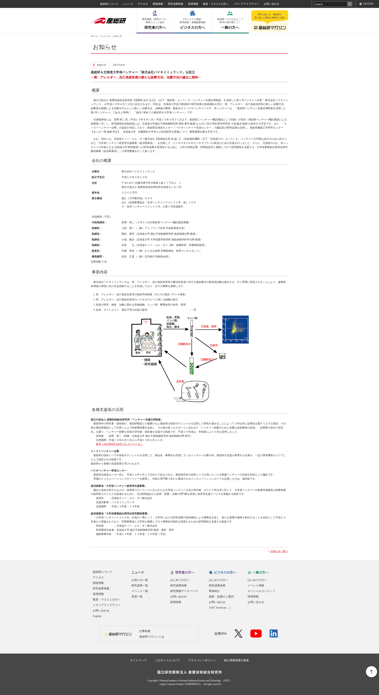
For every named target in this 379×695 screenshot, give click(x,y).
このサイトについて (167, 660)
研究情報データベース (184, 591)
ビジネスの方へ (193, 23)
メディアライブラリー (246, 3)
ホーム (94, 36)
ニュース (128, 3)
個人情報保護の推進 (236, 660)
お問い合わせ (271, 3)
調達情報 (158, 3)
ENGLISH (368, 3)
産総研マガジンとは (151, 636)
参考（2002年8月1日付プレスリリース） (119, 444)
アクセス (143, 3)
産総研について (109, 3)
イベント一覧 (139, 591)
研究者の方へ (155, 23)
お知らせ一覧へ (279, 551)
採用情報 (193, 3)
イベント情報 (256, 585)
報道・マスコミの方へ (216, 3)
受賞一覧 (137, 596)
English (97, 616)
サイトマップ (138, 660)
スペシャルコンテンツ (261, 591)
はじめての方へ (180, 580)
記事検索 (144, 631)
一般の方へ (230, 23)
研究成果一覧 (139, 585)
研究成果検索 (175, 3)
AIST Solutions (217, 607)
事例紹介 (214, 591)
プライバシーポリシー (202, 660)
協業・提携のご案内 (221, 596)
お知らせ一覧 (139, 580)
